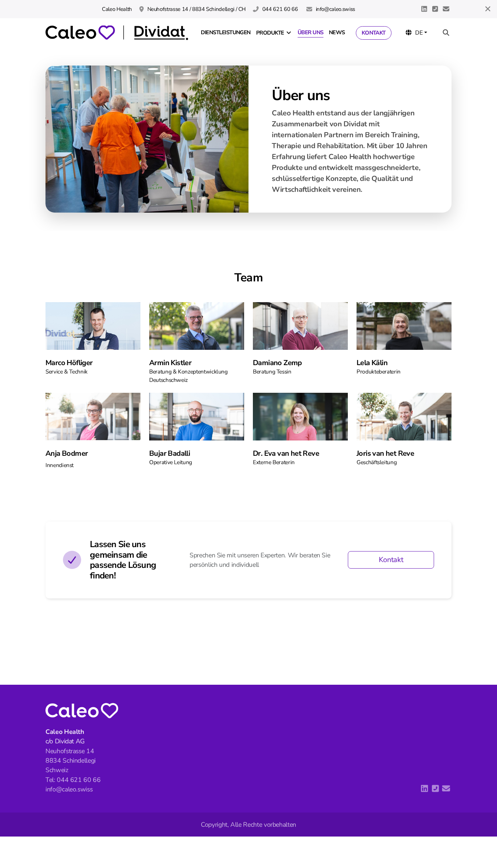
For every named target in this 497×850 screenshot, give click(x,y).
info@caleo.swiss (335, 9)
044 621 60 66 (280, 9)
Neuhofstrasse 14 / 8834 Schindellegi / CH (196, 9)
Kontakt (391, 560)
